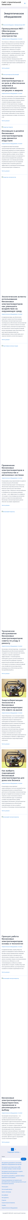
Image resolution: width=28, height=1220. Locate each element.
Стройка (4, 1205)
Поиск (3, 1156)
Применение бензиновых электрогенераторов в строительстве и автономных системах (13, 470)
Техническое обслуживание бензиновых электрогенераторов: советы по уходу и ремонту (12, 637)
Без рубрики (5, 1195)
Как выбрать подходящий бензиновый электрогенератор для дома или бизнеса (13, 775)
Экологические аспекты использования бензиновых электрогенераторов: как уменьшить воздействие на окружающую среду (14, 304)
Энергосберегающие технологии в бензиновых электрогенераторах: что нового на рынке (12, 705)
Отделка (4, 1200)
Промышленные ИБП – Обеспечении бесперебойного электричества (13, 32)
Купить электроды (6, 1192)
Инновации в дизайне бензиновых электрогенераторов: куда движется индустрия (13, 136)
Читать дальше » (6, 68)
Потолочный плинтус (7, 1189)
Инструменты (5, 1197)
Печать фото (5, 1186)
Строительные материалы (8, 1202)
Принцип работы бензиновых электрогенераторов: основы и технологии (12, 940)
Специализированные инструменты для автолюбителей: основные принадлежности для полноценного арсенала (14, 1181)
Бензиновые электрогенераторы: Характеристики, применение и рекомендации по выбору (12, 1104)
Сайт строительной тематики (11, 3)
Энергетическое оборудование (10, 39)
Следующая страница (14, 1152)
